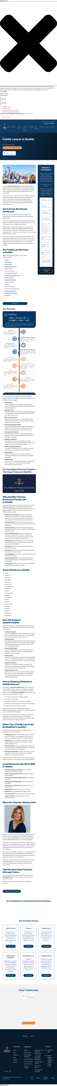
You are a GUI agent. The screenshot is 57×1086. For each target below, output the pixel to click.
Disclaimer (38, 1078)
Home (8, 126)
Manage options (7, 106)
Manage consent (4, 1085)
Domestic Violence (26, 1067)
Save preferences (20, 113)
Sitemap (52, 1078)
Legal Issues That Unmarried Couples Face (39, 1052)
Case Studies (36, 127)
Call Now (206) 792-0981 (46, 271)
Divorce (7, 260)
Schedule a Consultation (11, 891)
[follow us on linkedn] (7, 1071)
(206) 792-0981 (49, 123)
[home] (5, 126)
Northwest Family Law (8, 507)
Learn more (10, 946)
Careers (31, 126)
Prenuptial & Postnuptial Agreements (38, 1057)
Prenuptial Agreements (10, 291)
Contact (52, 126)
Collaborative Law (28, 1059)
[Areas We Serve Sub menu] (27, 128)
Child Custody (8, 262)
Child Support (8, 264)
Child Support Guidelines (27, 1055)
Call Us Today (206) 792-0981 (12, 147)
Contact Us (15, 303)
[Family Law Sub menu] (21, 128)
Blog (47, 126)
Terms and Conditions (45, 1078)
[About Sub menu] (15, 127)
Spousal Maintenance (10, 280)
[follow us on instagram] (10, 1071)
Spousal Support (28, 1063)
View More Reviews (28, 1023)
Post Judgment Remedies (38, 1070)
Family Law (18, 127)
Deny (5, 113)
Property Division (9, 277)
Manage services (7, 108)
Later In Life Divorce (38, 1066)
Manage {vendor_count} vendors (11, 110)
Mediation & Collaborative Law (12, 275)
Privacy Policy (6, 117)
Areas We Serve (24, 128)
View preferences (11, 113)
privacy (48, 188)
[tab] (25, 1036)
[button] (28, 44)
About (12, 126)
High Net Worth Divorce (11, 266)
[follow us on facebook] (4, 1071)
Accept (1, 113)
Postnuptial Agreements (11, 293)
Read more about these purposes (11, 112)
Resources (42, 126)
